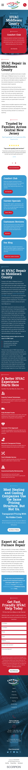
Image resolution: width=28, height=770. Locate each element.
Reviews (7, 233)
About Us (14, 691)
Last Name (4, 627)
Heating (14, 701)
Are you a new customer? (7, 644)
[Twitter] (20, 752)
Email (3, 636)
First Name (4, 623)
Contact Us (14, 707)
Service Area (14, 704)
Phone (3, 632)
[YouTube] (14, 752)
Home (14, 688)
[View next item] (15, 163)
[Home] (13, 5)
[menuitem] (7, 763)
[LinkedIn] (17, 752)
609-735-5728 (14, 722)
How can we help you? (7, 649)
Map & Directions (14, 742)
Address (4, 640)
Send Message (14, 671)
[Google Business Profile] (8, 752)
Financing (14, 694)
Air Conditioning (14, 697)
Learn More (8, 212)
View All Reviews (14, 168)
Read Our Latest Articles (12, 256)
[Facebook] (11, 752)
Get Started (14, 49)
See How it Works (14, 530)
